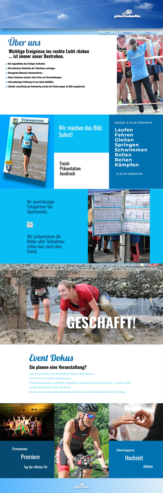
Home (107, 33)
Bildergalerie (127, 33)
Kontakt (147, 33)
